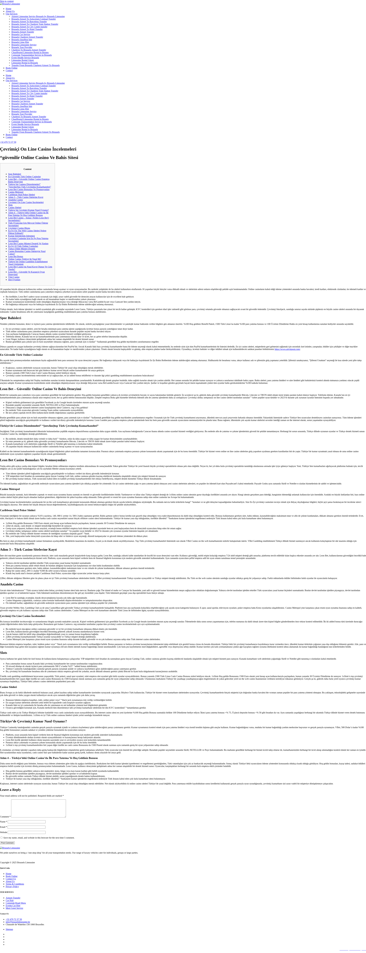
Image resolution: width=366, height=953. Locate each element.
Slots (10, 205)
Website (3, 832)
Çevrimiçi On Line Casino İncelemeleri (26, 202)
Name (3, 821)
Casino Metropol (15, 192)
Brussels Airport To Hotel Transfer (27, 29)
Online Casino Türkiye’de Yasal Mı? (24, 259)
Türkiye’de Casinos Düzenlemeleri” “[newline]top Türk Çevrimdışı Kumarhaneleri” (29, 185)
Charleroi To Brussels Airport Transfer (28, 50)
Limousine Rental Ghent (22, 60)
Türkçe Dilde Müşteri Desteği (21, 248)
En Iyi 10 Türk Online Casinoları (23, 246)
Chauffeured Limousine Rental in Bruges (30, 52)
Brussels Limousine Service (23, 45)
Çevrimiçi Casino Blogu (19, 228)
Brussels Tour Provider (21, 47)
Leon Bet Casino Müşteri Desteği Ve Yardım (28, 243)
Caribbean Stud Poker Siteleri (21, 194)
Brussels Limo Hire (20, 42)
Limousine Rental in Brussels (24, 63)
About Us (10, 11)
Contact (9, 70)
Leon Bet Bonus (15, 256)
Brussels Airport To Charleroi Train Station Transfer (34, 24)
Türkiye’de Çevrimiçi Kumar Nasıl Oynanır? (28, 210)
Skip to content (7, 1)
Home (8, 8)
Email (3, 827)
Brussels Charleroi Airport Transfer (27, 37)
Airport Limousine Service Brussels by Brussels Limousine (38, 16)
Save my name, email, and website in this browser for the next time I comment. (38, 837)
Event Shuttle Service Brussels (25, 57)
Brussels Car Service (20, 34)
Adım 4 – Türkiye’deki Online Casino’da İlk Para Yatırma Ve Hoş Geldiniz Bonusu (28, 213)
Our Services (11, 14)
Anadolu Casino (15, 200)
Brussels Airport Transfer (22, 32)
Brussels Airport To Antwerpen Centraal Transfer (33, 19)
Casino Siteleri (14, 207)
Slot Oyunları (14, 279)
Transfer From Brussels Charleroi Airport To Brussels (35, 65)
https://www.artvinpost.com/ (287, 349)
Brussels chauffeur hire (21, 39)
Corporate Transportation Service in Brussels (31, 55)
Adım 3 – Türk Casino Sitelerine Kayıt (25, 197)
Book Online (11, 68)
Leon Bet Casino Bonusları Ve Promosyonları (28, 189)
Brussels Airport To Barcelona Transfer (29, 21)
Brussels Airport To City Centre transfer (29, 26)
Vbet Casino (13, 277)
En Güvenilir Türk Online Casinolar (24, 176)
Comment (5, 816)
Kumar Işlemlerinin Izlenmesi (21, 236)
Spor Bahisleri (14, 174)
